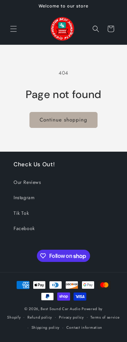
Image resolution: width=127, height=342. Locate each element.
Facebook (24, 228)
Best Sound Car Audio (60, 308)
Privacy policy (71, 317)
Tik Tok (21, 213)
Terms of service (105, 317)
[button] (13, 28)
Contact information (84, 327)
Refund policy (39, 317)
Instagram (24, 197)
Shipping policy (45, 327)
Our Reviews (27, 182)
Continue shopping (63, 120)
